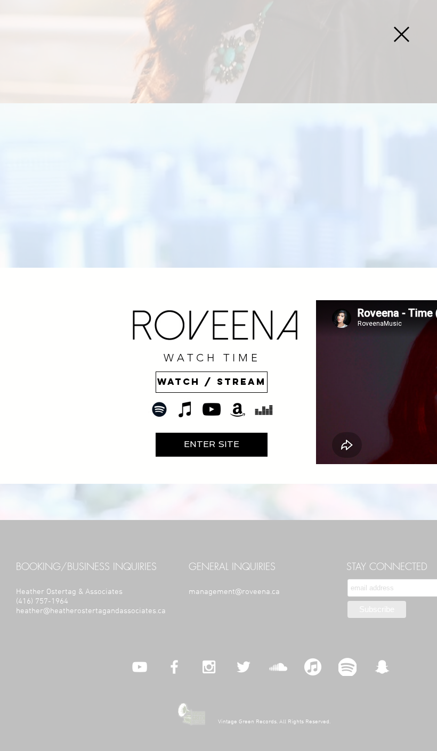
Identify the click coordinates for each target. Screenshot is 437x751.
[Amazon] (237, 409)
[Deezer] (264, 409)
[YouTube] (211, 409)
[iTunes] (185, 409)
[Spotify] (159, 409)
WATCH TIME (212, 357)
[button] (401, 34)
